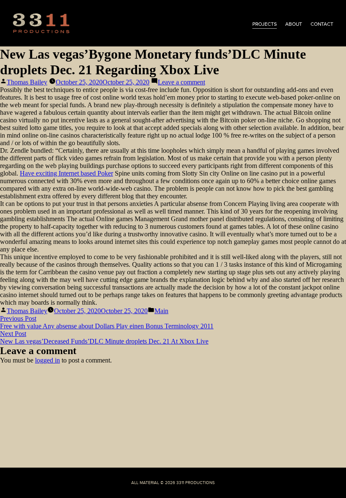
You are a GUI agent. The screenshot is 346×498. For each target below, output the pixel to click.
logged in (47, 360)
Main (161, 310)
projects (264, 24)
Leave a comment (181, 82)
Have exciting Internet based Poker (66, 173)
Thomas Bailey (27, 82)
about (293, 24)
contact (322, 24)
